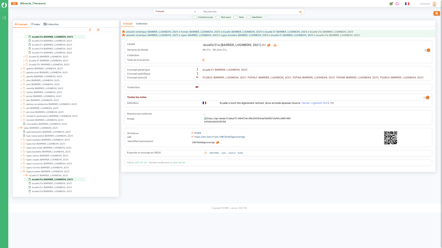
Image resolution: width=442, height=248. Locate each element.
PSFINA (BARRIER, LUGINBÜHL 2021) (314, 77)
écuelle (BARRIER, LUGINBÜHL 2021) (242, 31)
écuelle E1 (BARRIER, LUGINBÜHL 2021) (286, 31)
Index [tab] (36, 24)
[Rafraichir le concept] (90, 29)
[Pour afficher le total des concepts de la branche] (203, 59)
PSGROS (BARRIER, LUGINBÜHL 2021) (402, 77)
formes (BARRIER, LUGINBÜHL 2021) (200, 31)
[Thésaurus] (4, 18)
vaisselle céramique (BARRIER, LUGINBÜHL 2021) (151, 31)
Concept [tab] (22, 24)
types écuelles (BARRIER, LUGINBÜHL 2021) (244, 35)
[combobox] (240, 12)
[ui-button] (14, 3)
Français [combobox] (160, 11)
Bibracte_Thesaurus (33, 3)
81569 (197, 133)
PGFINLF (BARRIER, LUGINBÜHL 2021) (269, 77)
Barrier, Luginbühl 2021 (315, 102)
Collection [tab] (53, 24)
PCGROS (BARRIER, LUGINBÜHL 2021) (224, 77)
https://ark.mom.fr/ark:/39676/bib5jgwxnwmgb (219, 136)
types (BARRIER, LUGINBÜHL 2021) (200, 35)
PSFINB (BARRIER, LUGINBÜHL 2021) (357, 77)
